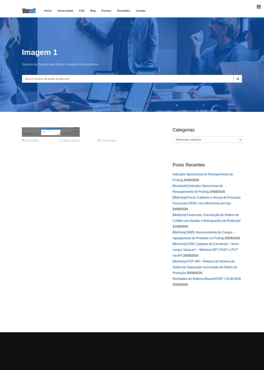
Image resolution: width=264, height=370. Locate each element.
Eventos (106, 10)
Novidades (123, 10)
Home (47, 10)
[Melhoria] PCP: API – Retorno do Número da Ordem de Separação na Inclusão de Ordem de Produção (205, 267)
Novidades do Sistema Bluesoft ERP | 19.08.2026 (207, 278)
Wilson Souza (71, 140)
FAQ (81, 10)
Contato (141, 10)
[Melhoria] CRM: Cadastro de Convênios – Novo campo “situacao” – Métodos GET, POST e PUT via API (206, 249)
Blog (93, 10)
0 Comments (108, 140)
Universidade (65, 10)
